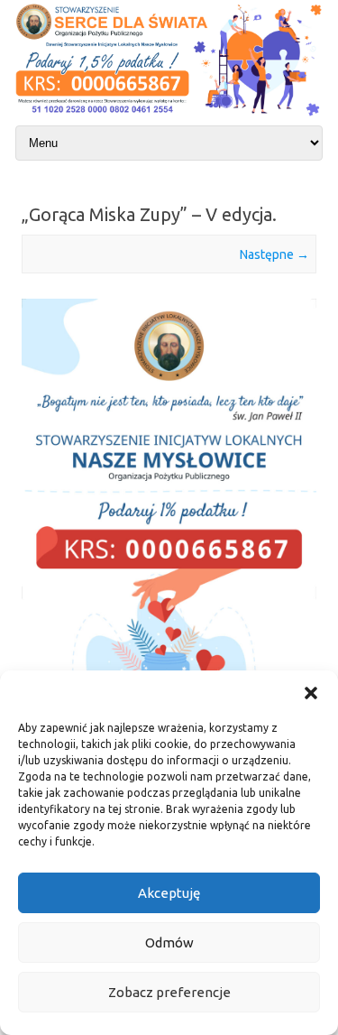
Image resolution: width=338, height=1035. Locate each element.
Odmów (169, 942)
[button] (311, 693)
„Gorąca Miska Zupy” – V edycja (147, 214)
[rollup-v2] (169, 594)
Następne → (274, 254)
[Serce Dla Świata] (169, 117)
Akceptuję (169, 893)
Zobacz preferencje (169, 992)
